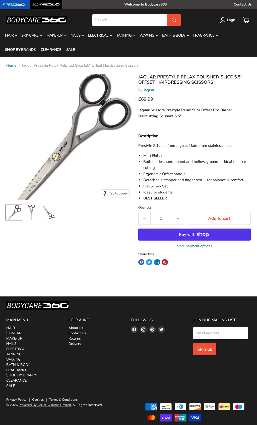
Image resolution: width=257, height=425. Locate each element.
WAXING (147, 35)
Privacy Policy (16, 399)
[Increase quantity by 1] (178, 218)
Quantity (145, 207)
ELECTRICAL (98, 35)
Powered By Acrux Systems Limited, (45, 405)
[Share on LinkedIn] (157, 262)
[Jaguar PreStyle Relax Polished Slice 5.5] (14, 212)
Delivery (75, 343)
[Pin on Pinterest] (165, 262)
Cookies (38, 399)
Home (11, 65)
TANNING (124, 35)
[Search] (174, 20)
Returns (75, 338)
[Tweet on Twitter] (149, 262)
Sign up (204, 349)
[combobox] (129, 20)
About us (76, 328)
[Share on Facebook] (141, 262)
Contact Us (243, 4)
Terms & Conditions (63, 399)
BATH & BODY (174, 35)
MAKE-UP (54, 35)
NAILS (76, 35)
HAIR (9, 35)
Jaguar (149, 89)
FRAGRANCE (204, 35)
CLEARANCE (51, 49)
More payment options (194, 246)
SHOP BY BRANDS (20, 49)
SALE (70, 49)
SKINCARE (30, 35)
